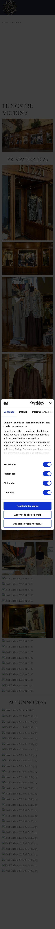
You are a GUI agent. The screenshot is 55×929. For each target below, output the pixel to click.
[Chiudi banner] (50, 403)
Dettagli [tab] (23, 411)
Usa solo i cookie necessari (27, 523)
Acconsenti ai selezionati (27, 514)
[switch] (47, 473)
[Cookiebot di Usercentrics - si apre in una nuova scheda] (32, 403)
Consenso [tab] (9, 411)
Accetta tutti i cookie (27, 505)
